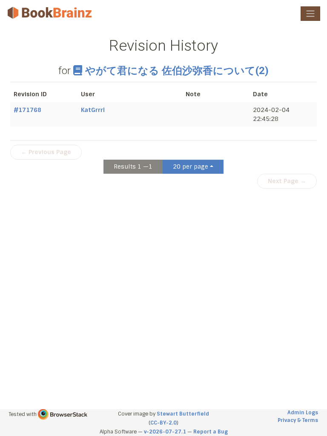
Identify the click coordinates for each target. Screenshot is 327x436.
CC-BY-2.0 (163, 422)
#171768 (27, 110)
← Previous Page (46, 152)
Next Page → (287, 181)
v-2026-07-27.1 (165, 431)
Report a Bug (210, 431)
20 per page (190, 166)
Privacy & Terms (298, 420)
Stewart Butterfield (183, 413)
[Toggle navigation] (310, 13)
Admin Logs (302, 412)
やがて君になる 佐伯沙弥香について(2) (177, 71)
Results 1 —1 (133, 166)
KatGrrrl (93, 110)
